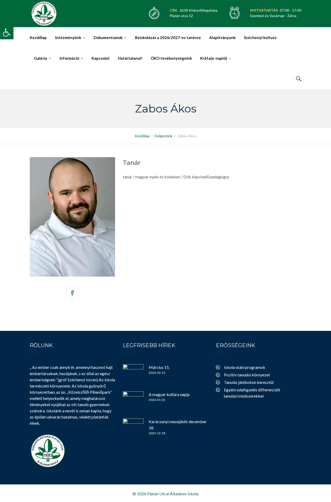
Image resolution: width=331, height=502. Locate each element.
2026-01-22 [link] (157, 400)
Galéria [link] (40, 58)
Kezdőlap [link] (38, 37)
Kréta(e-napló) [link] (213, 58)
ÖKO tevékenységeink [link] (171, 58)
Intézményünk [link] (68, 37)
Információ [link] (69, 58)
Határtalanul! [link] (130, 58)
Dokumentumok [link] (108, 37)
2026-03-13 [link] (157, 373)
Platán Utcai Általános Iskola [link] (172, 493)
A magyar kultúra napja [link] (169, 394)
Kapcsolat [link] (101, 58)
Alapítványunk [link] (222, 37)
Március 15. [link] (159, 367)
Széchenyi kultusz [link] (260, 37)
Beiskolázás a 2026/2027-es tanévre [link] (168, 37)
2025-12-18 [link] (157, 433)
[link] (6, 32)
